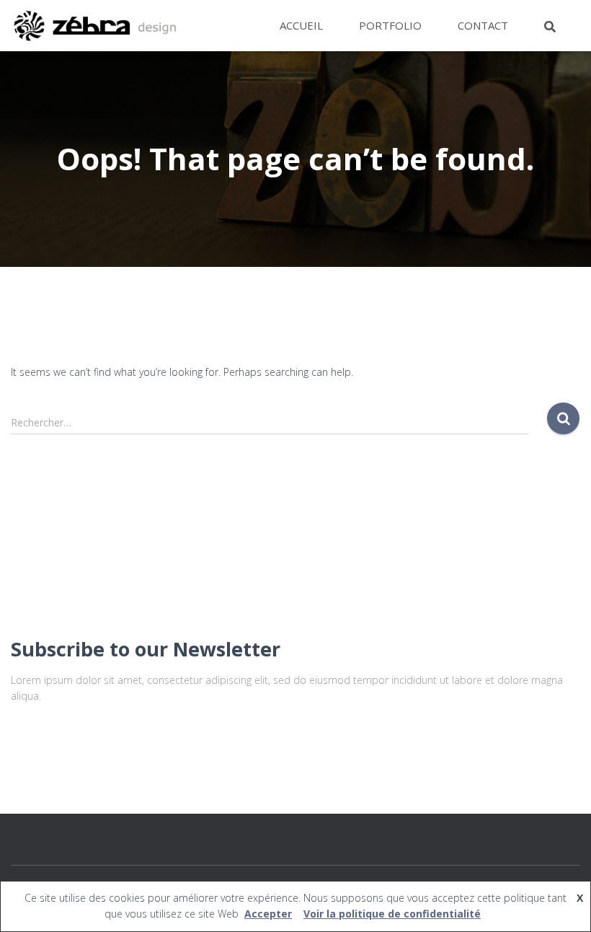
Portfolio (390, 25)
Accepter (268, 913)
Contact (483, 25)
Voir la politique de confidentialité (392, 913)
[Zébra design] (95, 26)
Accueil (301, 25)
